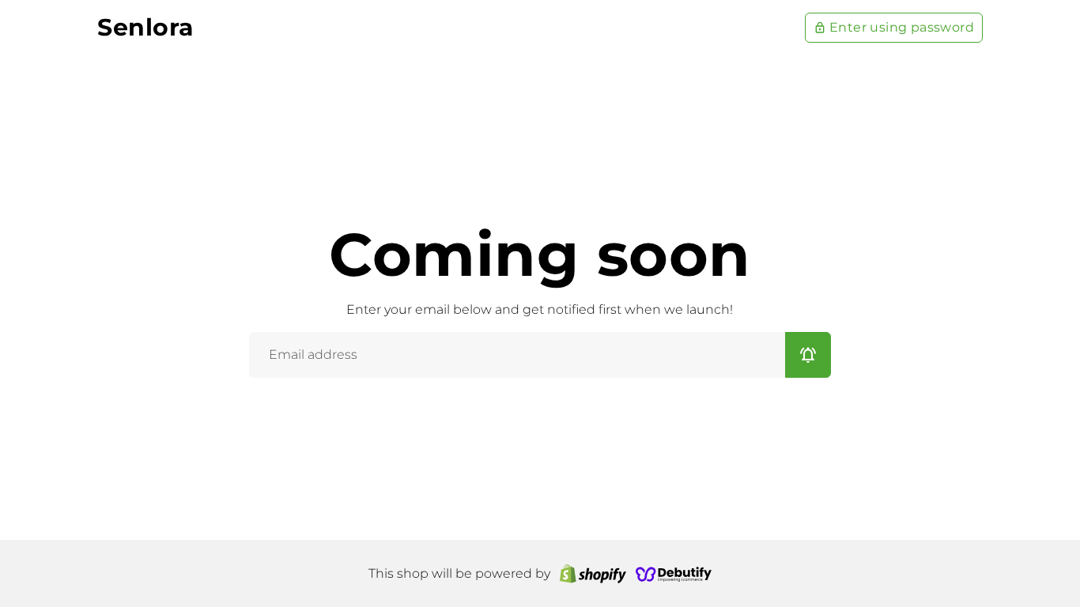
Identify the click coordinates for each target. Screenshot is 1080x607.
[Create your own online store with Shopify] (593, 573)
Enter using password (894, 27)
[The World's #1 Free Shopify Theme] (674, 573)
